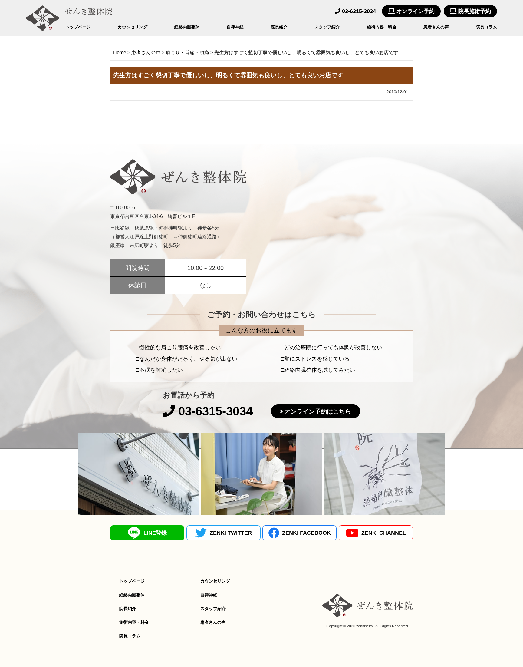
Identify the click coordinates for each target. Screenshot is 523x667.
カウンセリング (132, 27)
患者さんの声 (436, 27)
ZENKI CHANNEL (383, 533)
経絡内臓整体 (187, 27)
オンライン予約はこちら (318, 411)
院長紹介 (279, 27)
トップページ (78, 27)
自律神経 (235, 27)
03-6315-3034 (358, 11)
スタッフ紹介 (327, 27)
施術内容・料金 (381, 27)
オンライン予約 (415, 11)
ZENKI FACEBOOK (306, 533)
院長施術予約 (474, 11)
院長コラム (486, 27)
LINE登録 (155, 533)
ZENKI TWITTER (231, 533)
